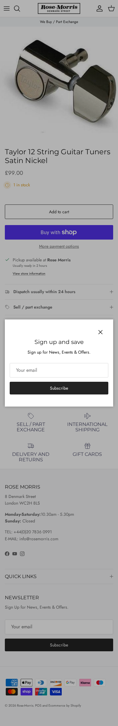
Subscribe (59, 388)
